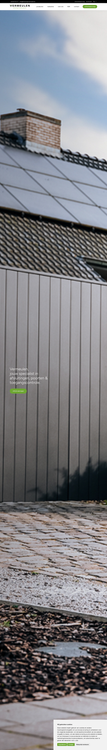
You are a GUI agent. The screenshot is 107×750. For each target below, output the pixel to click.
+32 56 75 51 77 (14, 1)
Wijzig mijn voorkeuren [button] (82, 744)
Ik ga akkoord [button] (62, 744)
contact (76, 6)
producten (40, 6)
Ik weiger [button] (71, 744)
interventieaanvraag (80, 1)
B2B (68, 6)
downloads (89, 1)
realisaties (50, 6)
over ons (60, 6)
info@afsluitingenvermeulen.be (27, 1)
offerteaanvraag (90, 6)
